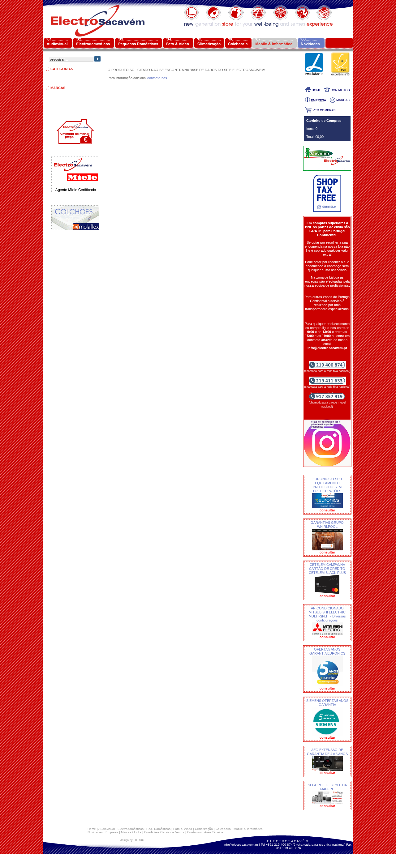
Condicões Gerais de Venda (164, 832)
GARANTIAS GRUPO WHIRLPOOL (327, 524)
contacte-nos (157, 78)
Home (92, 829)
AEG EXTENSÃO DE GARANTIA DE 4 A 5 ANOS (327, 752)
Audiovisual (106, 829)
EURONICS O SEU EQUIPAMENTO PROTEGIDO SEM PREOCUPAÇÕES (327, 485)
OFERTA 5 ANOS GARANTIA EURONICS (327, 651)
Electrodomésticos (131, 829)
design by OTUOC (132, 840)
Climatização (204, 829)
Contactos (194, 832)
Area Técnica (213, 832)
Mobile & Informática (248, 829)
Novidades (95, 832)
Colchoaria (223, 829)
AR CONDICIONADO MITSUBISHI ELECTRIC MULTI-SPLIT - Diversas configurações (327, 614)
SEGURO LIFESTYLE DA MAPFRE (327, 787)
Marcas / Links (131, 832)
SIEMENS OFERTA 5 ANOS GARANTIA (327, 703)
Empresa (111, 832)
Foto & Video (182, 829)
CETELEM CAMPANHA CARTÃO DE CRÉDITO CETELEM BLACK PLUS (327, 568)
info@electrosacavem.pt (241, 844)
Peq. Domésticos (158, 829)
